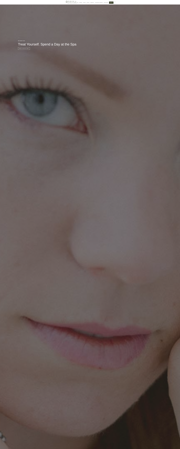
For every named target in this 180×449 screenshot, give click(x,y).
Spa (77, 2)
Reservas (111, 2)
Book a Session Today (24, 48)
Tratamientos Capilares (99, 2)
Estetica (88, 2)
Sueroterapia (106, 2)
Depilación (92, 2)
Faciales (84, 2)
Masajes (80, 2)
